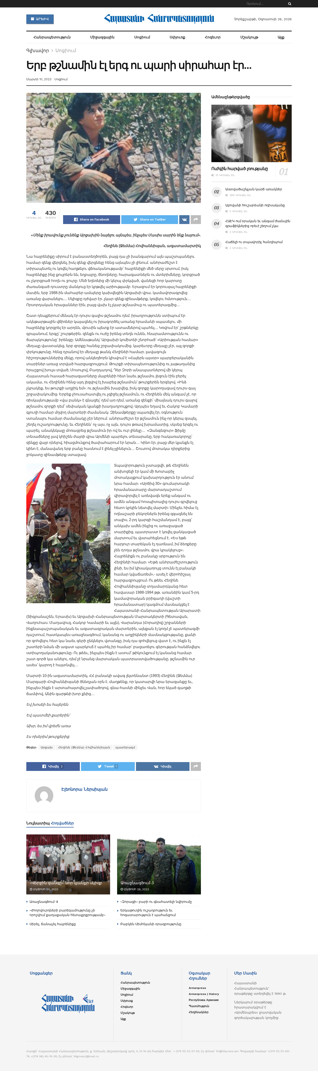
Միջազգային (102, 37)
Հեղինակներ (199, 1012)
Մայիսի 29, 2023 (45, 889)
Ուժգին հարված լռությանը (239, 168)
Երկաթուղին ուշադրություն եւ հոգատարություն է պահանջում (148, 912)
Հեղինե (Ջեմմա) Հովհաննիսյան (84, 747)
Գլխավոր (37, 50)
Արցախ (47, 747)
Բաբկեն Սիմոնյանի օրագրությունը (150, 924)
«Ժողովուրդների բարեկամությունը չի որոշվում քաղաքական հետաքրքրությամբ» (67, 912)
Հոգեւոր (213, 37)
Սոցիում (142, 37)
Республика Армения (204, 1000)
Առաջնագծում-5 (137, 882)
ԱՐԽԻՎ (42, 19)
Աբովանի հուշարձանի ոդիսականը (255, 205)
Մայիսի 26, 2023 (136, 889)
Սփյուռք (177, 37)
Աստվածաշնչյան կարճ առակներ (253, 189)
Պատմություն (199, 1006)
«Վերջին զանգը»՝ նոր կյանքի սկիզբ (66, 882)
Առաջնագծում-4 (44, 902)
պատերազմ (125, 747)
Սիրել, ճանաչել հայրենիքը (53, 924)
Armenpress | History (204, 994)
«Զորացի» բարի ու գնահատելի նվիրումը (156, 902)
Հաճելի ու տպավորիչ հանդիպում (254, 242)
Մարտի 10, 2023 (38, 79)
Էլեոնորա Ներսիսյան (84, 789)
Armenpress (197, 988)
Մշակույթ (249, 37)
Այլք (281, 37)
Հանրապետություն (52, 37)
